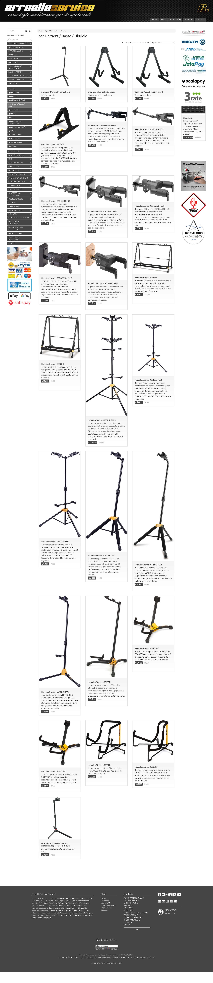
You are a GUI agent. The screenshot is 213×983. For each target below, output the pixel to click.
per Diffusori (14, 92)
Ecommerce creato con (106, 963)
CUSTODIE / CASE (15, 199)
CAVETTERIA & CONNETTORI (14, 194)
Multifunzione (14, 138)
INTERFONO (13, 62)
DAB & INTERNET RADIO (18, 178)
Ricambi (11, 243)
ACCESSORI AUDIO (16, 47)
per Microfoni (14, 96)
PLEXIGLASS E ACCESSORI (14, 238)
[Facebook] (159, 895)
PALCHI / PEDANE (15, 72)
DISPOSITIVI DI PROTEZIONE (14, 222)
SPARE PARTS (14, 185)
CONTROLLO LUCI (15, 163)
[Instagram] (167, 895)
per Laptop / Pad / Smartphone (16, 122)
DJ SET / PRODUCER (16, 155)
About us (188, 19)
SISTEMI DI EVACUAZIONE (18, 218)
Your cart (174, 19)
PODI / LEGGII (13, 151)
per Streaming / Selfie (17, 127)
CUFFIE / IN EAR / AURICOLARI (15, 67)
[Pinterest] (171, 895)
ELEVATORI (12, 83)
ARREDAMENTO (14, 206)
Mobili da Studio (15, 142)
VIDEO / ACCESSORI (16, 174)
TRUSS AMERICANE (16, 79)
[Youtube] (179, 895)
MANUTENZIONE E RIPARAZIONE (15, 228)
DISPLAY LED (13, 170)
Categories (105, 900)
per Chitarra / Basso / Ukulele (56, 31)
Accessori (13, 146)
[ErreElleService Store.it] (106, 11)
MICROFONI (13, 58)
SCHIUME (12, 203)
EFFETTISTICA (14, 166)
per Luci (12, 131)
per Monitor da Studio (17, 100)
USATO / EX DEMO (15, 233)
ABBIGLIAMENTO (15, 210)
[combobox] (162, 42)
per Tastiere (14, 110)
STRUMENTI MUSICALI (17, 182)
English (104, 940)
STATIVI (42, 31)
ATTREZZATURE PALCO (17, 76)
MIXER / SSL (13, 55)
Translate (114, 949)
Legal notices (106, 908)
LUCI (10, 159)
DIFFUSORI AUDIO (15, 51)
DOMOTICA (13, 214)
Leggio (12, 117)
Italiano (113, 940)
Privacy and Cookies (108, 905)
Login (163, 19)
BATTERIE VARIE (15, 189)
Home (154, 19)
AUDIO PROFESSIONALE (18, 43)
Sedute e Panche (16, 135)
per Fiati (12, 113)
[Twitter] (163, 895)
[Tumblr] (174, 895)
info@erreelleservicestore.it (144, 957)
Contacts (200, 19)
